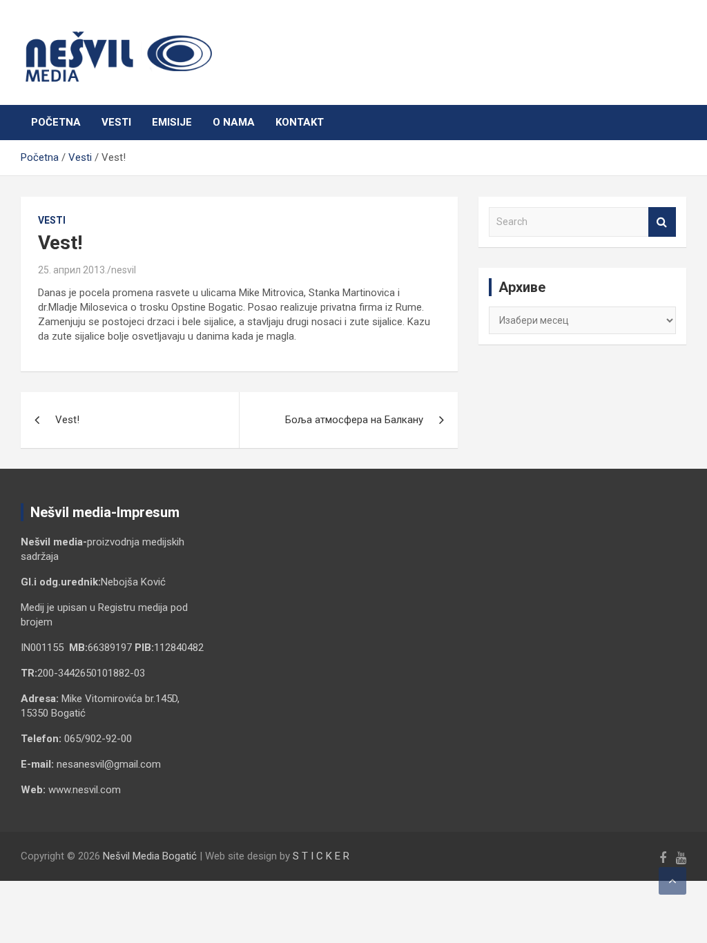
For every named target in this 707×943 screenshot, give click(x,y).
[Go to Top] (672, 881)
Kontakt (299, 122)
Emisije (172, 122)
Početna (56, 122)
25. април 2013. (72, 269)
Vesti (116, 122)
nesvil (123, 269)
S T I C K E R (321, 856)
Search (662, 222)
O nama (234, 122)
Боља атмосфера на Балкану (354, 420)
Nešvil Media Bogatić (150, 856)
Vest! (67, 420)
